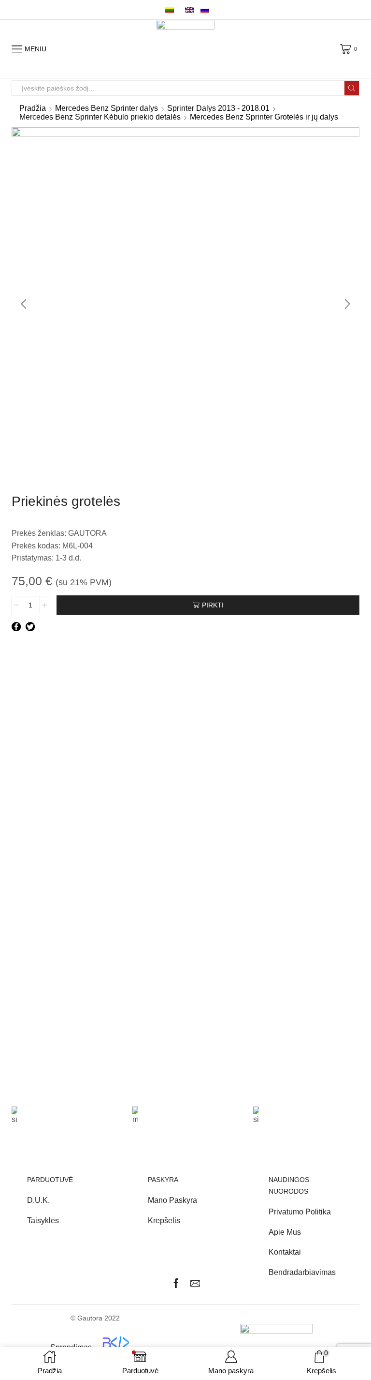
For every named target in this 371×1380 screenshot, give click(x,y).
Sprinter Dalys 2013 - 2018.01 (218, 108)
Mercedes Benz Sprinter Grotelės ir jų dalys (264, 117)
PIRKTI (213, 605)
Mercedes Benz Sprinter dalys (106, 108)
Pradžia (32, 108)
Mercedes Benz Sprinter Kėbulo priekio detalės (100, 117)
